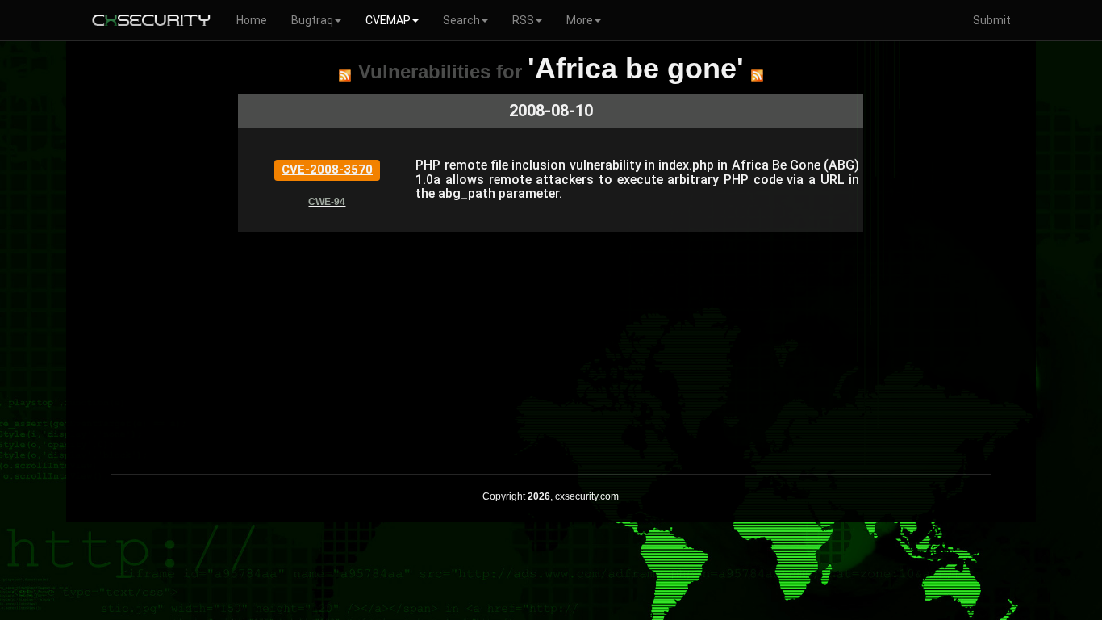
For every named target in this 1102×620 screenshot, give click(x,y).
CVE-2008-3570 (327, 169)
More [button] (579, 20)
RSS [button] (523, 20)
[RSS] (345, 75)
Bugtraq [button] (312, 20)
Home (251, 20)
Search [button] (461, 20)
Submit (992, 20)
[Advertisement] (550, 345)
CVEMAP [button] (388, 20)
